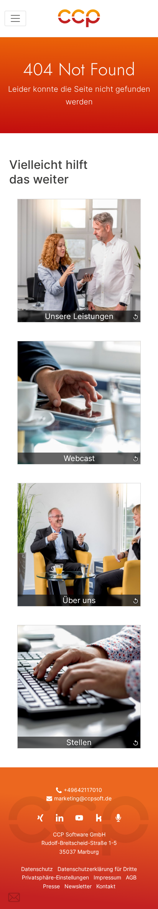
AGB (131, 877)
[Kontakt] (14, 897)
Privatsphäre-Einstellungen (55, 877)
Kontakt (105, 886)
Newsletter (78, 886)
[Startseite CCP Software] (79, 18)
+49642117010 (83, 790)
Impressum (107, 877)
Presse (51, 886)
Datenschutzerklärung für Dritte (97, 869)
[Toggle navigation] (15, 18)
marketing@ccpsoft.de (83, 798)
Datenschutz (37, 869)
